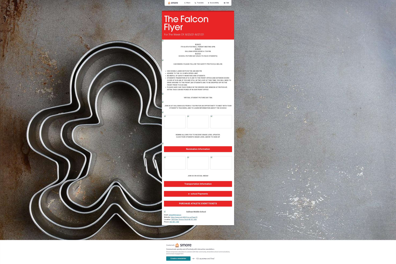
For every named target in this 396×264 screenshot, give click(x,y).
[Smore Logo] (173, 3)
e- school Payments (198, 194)
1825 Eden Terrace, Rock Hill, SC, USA (184, 219)
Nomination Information (198, 149)
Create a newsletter (178, 258)
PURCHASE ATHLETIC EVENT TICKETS (198, 203)
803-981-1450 (174, 222)
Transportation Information (198, 184)
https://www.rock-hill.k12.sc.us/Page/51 (184, 217)
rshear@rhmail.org (175, 215)
